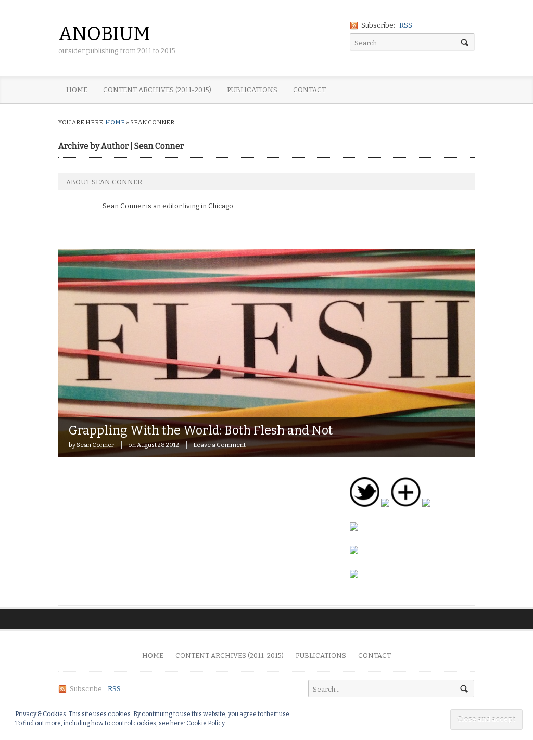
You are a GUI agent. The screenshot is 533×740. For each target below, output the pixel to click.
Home (115, 122)
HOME (76, 90)
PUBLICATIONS (252, 90)
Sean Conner (95, 445)
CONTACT (309, 90)
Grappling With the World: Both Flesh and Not (201, 430)
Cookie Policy (205, 723)
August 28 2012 (158, 445)
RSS (405, 25)
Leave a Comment (219, 445)
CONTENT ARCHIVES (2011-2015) (157, 90)
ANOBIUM (104, 33)
